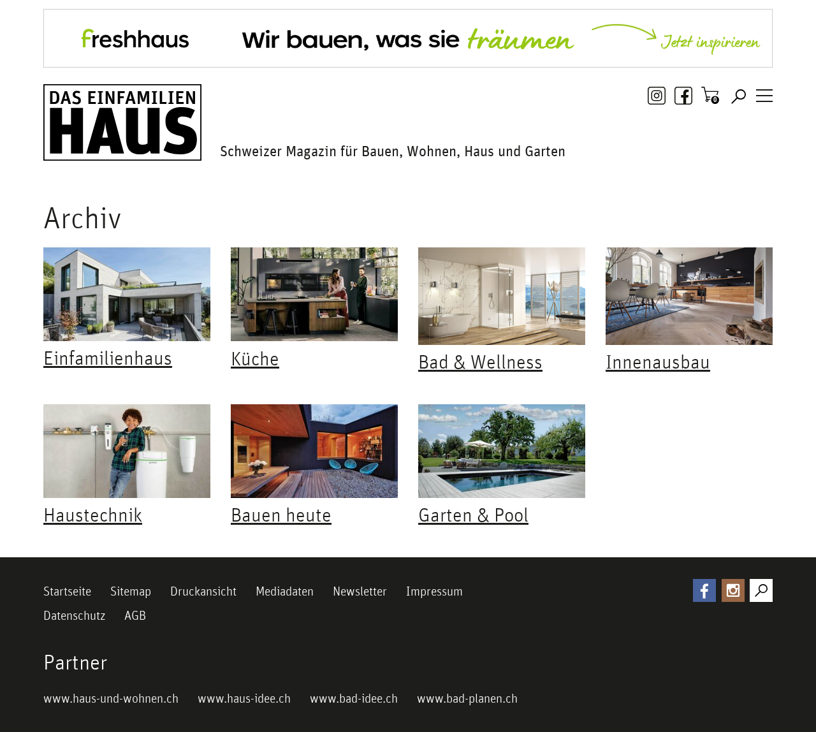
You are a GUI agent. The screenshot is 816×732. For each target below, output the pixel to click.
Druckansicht (203, 591)
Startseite (67, 591)
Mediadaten (285, 591)
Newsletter (360, 591)
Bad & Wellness (480, 361)
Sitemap (130, 591)
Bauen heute (281, 514)
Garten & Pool (473, 514)
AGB (135, 615)
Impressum (434, 591)
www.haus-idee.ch (244, 698)
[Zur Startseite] (122, 122)
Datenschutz (74, 615)
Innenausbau (658, 361)
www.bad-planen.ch (467, 698)
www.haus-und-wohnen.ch (110, 698)
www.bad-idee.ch (354, 698)
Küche (255, 358)
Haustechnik (92, 514)
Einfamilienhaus (107, 358)
